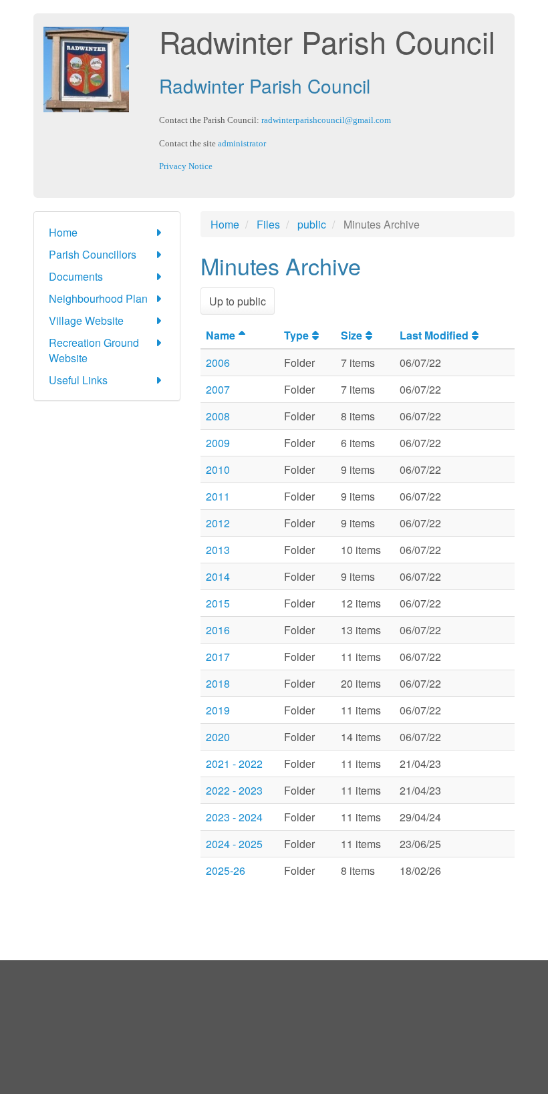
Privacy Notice (186, 166)
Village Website (86, 320)
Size (351, 335)
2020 (218, 736)
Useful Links (78, 380)
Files (268, 224)
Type (296, 335)
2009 (218, 442)
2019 (218, 710)
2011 (218, 496)
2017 (218, 656)
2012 (218, 523)
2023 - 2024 (234, 817)
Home (63, 232)
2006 (218, 362)
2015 (218, 603)
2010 (218, 469)
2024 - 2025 (234, 843)
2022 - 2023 (234, 790)
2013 (218, 549)
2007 (218, 389)
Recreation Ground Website (94, 350)
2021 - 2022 (234, 763)
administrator (242, 143)
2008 (218, 416)
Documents (76, 276)
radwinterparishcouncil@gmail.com (326, 120)
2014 (218, 576)
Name (220, 335)
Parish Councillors (92, 254)
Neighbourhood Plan (98, 298)
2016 (218, 630)
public (311, 224)
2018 (218, 683)
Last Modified (434, 335)
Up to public (237, 301)
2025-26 (225, 870)
